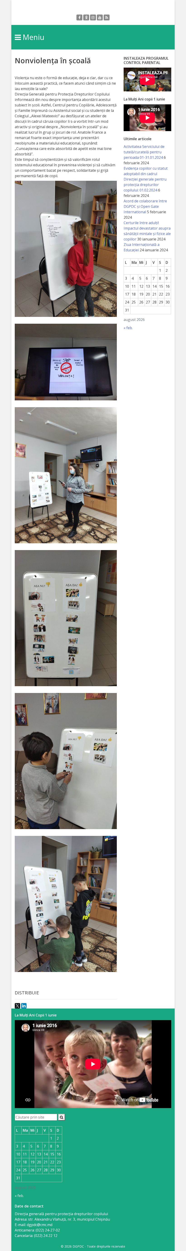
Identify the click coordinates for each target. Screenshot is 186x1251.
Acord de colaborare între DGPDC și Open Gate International (145, 206)
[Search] (61, 1117)
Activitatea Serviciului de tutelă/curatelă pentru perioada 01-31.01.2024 (144, 152)
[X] (17, 1006)
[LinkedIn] (24, 1006)
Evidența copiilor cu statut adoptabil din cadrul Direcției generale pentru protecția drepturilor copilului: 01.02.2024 (146, 179)
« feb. (128, 327)
